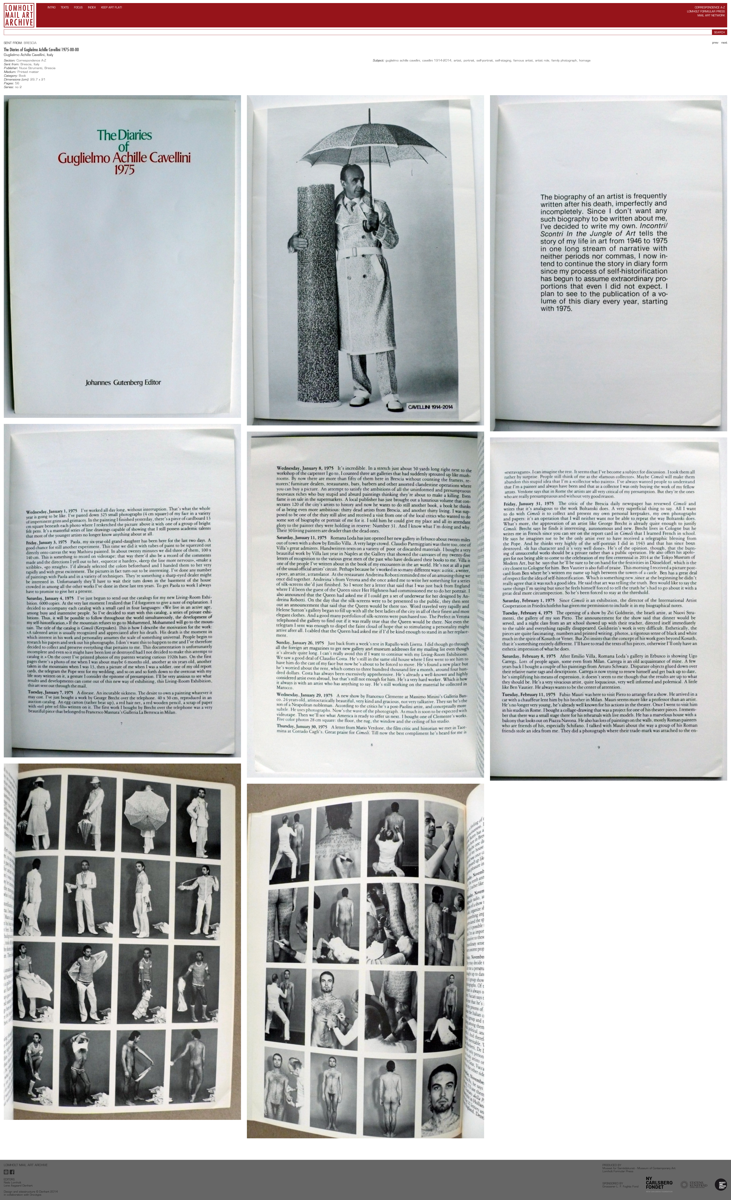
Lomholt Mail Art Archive (19, 15)
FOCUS (78, 7)
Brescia (30, 43)
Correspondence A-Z (710, 7)
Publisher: (11, 68)
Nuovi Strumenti (30, 68)
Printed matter (28, 72)
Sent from (13, 43)
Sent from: (11, 64)
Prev (715, 42)
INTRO (51, 7)
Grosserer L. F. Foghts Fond (620, 1186)
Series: (9, 87)
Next (724, 42)
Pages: (9, 83)
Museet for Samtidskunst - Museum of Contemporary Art (639, 1168)
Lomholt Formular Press (706, 11)
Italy (36, 64)
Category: (11, 76)
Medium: (10, 72)
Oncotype (35, 1194)
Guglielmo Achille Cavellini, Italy (28, 55)
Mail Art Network (711, 15)
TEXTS (65, 7)
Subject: (378, 60)
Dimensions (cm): (16, 79)
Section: (9, 60)
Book (22, 75)
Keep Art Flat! (111, 7)
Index (92, 7)
